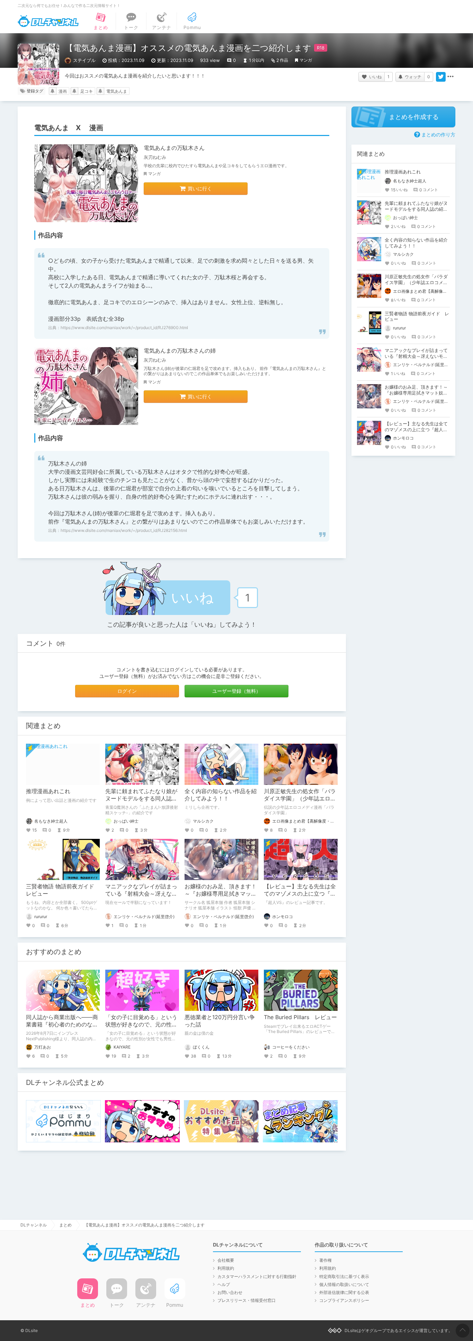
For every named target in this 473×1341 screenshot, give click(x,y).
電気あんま (116, 91)
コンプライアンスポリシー (344, 1300)
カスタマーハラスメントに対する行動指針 (256, 1276)
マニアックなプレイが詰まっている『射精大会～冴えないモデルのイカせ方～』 (141, 893)
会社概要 (225, 1260)
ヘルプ (223, 1284)
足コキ (86, 91)
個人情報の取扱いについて (344, 1284)
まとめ (65, 1224)
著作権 (325, 1260)
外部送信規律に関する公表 (344, 1292)
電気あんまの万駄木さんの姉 (180, 350)
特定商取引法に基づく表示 (344, 1276)
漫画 (63, 91)
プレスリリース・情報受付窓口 (246, 1300)
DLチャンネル (48, 21)
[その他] (450, 77)
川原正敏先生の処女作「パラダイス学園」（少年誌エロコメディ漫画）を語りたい (300, 798)
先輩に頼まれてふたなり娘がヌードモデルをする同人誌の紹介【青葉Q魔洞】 (141, 798)
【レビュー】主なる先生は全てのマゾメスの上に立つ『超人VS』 (300, 893)
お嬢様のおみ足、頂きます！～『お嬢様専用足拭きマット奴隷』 (221, 893)
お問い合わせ (229, 1292)
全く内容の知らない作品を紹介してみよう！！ (221, 795)
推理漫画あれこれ (48, 791)
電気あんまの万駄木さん (174, 147)
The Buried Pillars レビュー (300, 1017)
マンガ (306, 60)
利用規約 (225, 1268)
